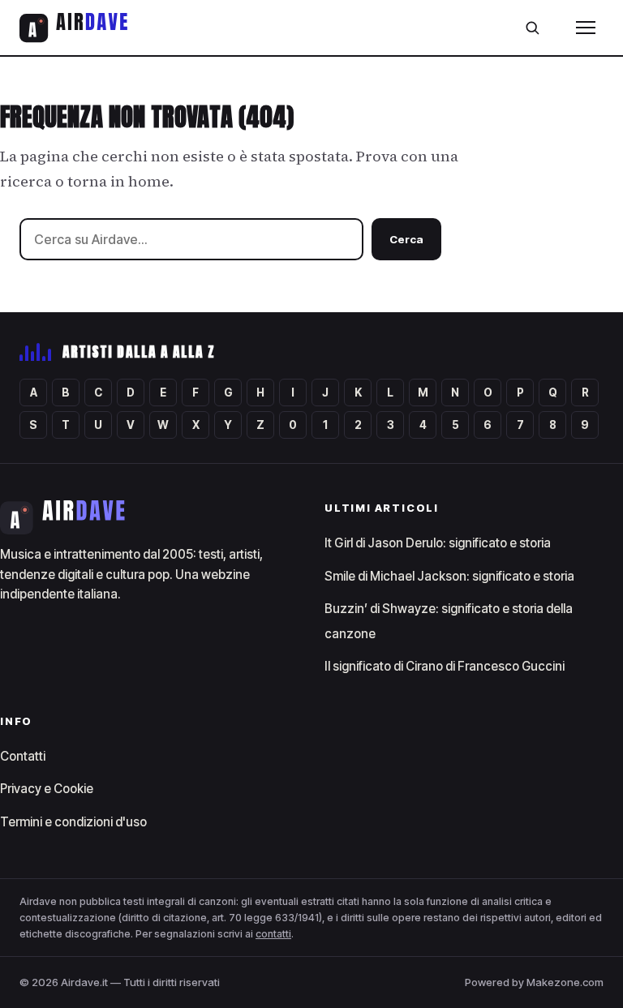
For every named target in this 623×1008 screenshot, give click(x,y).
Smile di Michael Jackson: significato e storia (449, 576)
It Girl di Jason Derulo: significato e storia (437, 543)
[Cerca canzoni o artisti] (532, 27)
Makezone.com (565, 982)
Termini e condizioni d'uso (73, 822)
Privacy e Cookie (46, 788)
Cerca (406, 239)
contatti (273, 934)
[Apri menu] (586, 27)
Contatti (22, 756)
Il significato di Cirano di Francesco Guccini (444, 666)
